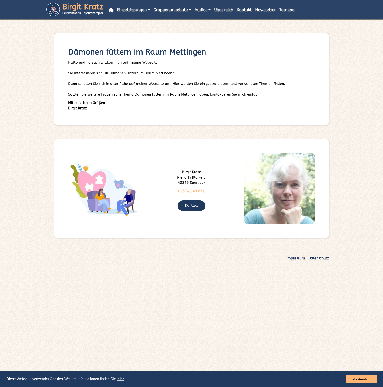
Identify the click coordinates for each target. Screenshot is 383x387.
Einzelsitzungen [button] (132, 10)
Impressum (296, 258)
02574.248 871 (191, 191)
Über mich (223, 10)
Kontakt (244, 10)
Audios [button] (201, 10)
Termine (286, 10)
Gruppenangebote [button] (170, 10)
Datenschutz (318, 258)
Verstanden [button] (361, 379)
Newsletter (265, 10)
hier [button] (120, 379)
